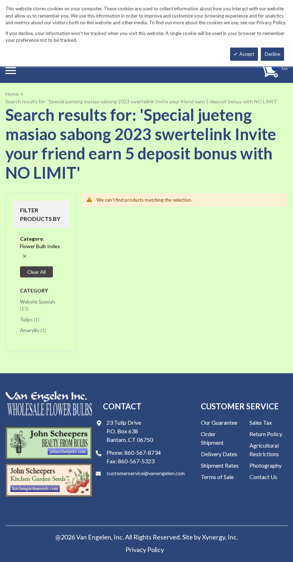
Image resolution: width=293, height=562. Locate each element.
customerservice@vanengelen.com (145, 473)
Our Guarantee (219, 422)
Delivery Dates (219, 453)
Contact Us (263, 476)
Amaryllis (33, 330)
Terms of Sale (217, 476)
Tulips (29, 319)
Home (12, 94)
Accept (246, 54)
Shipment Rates (220, 465)
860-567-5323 (136, 461)
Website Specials (37, 305)
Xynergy (213, 537)
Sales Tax (260, 422)
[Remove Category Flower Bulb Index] (24, 256)
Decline (272, 54)
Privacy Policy (144, 549)
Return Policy (265, 433)
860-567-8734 (142, 452)
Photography (265, 465)
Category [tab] (34, 290)
